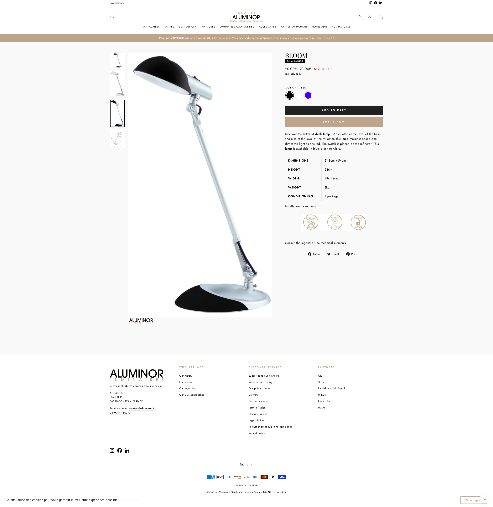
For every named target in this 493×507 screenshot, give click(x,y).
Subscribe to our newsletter (265, 376)
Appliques (208, 26)
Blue (308, 95)
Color (296, 87)
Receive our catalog (260, 382)
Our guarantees (258, 414)
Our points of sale (259, 388)
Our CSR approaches (191, 395)
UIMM (321, 407)
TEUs (321, 382)
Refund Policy (257, 433)
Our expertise (187, 388)
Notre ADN (319, 26)
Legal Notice (256, 420)
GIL (320, 376)
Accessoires (268, 26)
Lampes (169, 26)
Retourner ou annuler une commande (271, 427)
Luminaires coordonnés (237, 26)
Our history (185, 376)
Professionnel (117, 3)
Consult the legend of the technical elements (315, 243)
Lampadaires (151, 26)
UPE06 (322, 395)
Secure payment (258, 401)
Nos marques (341, 26)
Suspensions (188, 26)
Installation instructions (300, 206)
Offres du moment (294, 26)
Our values (185, 382)
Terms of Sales (257, 407)
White (299, 95)
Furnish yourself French (332, 388)
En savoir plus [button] (130, 500)
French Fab (325, 401)
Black (289, 95)
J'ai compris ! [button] (474, 500)
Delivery (253, 395)
